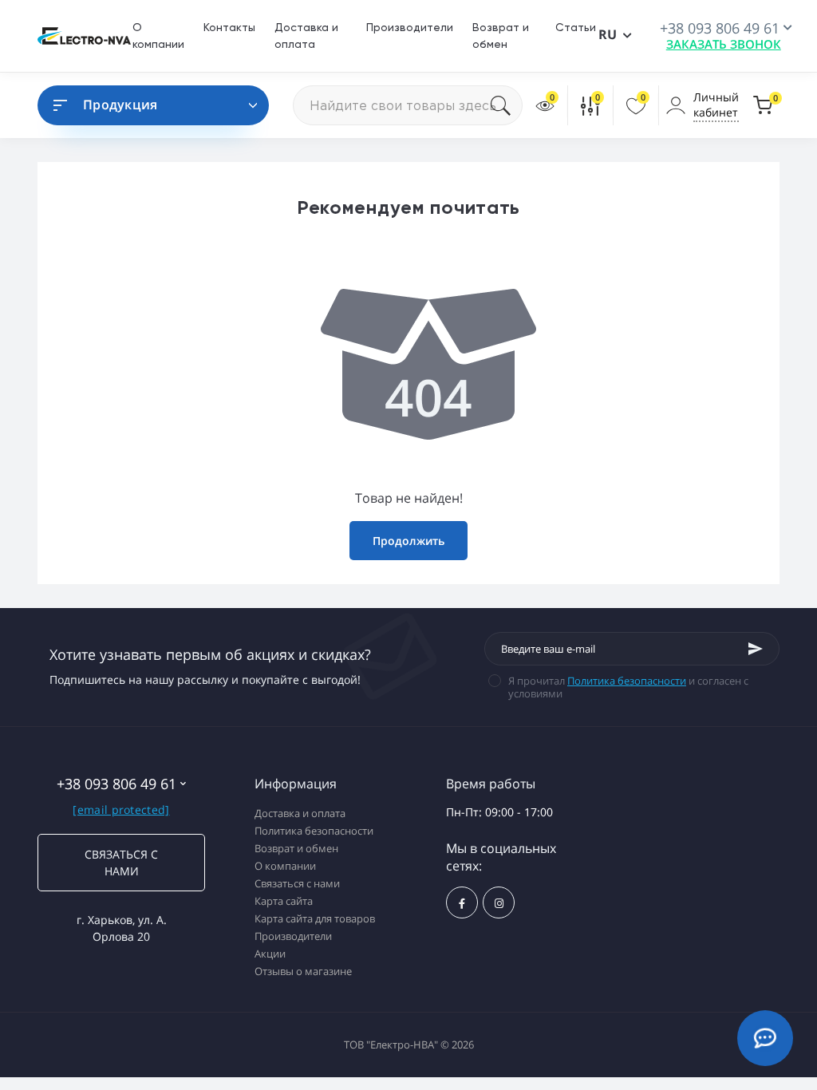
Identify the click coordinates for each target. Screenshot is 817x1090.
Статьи (575, 27)
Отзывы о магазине (303, 971)
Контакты (229, 27)
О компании (285, 866)
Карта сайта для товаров (315, 918)
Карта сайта (284, 901)
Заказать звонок (723, 44)
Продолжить (408, 540)
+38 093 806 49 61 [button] (116, 784)
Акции (270, 953)
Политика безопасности (626, 680)
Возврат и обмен (296, 848)
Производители (409, 27)
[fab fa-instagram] (499, 902)
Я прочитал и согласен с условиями (628, 687)
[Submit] (756, 648)
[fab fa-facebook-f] (462, 902)
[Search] (507, 105)
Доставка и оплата (300, 813)
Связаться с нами (121, 863)
